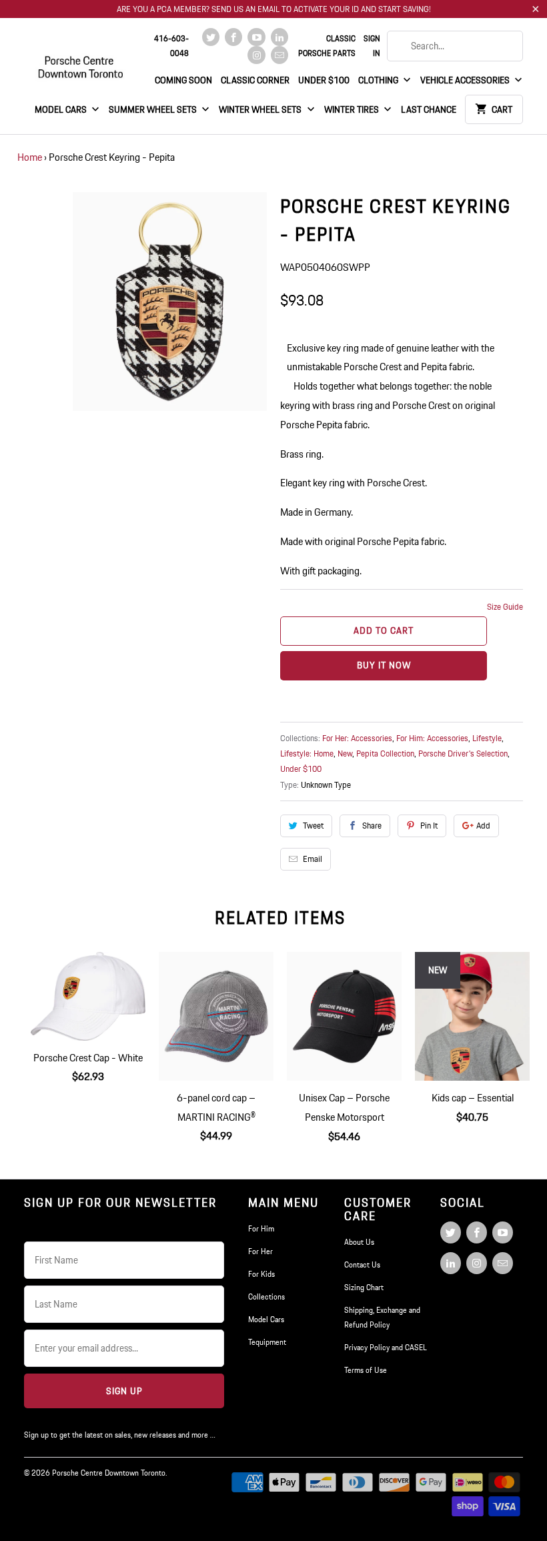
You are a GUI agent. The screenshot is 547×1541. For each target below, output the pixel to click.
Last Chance (428, 109)
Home (29, 157)
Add (483, 826)
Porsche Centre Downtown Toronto (108, 1472)
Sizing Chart (364, 1287)
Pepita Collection (385, 753)
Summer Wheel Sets (154, 109)
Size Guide (505, 607)
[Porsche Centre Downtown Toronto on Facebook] (233, 37)
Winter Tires (352, 109)
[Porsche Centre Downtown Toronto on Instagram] (256, 55)
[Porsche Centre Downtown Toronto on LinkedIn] (279, 37)
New (345, 753)
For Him (261, 1228)
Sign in (372, 45)
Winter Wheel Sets (261, 109)
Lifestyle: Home (307, 753)
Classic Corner (255, 80)
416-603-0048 (171, 45)
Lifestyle (487, 738)
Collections (266, 1296)
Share (372, 826)
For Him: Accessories (432, 738)
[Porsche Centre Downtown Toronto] (81, 61)
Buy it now (384, 665)
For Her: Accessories (357, 738)
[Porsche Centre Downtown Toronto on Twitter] (210, 37)
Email (312, 859)
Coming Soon (183, 80)
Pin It (429, 826)
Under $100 (324, 80)
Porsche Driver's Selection (463, 753)
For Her (260, 1251)
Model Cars (62, 109)
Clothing (379, 80)
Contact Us (362, 1264)
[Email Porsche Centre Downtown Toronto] (279, 55)
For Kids (261, 1273)
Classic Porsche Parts (327, 45)
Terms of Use (365, 1370)
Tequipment (267, 1342)
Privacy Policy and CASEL (385, 1347)
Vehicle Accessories (466, 80)
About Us (359, 1241)
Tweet (313, 826)
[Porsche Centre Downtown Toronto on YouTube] (256, 37)
